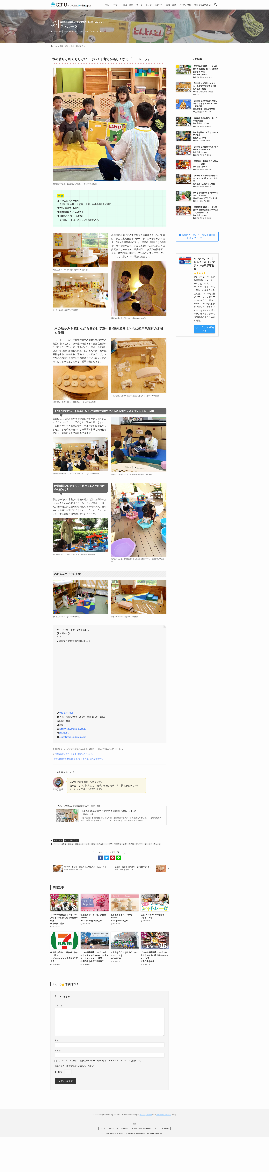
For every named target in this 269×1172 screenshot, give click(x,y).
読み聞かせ (79, 844)
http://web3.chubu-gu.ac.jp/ (72, 729)
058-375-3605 (66, 713)
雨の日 (70, 844)
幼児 (87, 844)
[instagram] (134, 1124)
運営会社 (165, 1128)
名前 (57, 1040)
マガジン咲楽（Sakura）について (145, 1128)
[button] (215, 5)
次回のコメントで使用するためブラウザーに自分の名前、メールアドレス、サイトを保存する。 (100, 1061)
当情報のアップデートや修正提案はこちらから (74, 754)
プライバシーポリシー (109, 1128)
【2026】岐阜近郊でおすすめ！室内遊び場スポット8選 (108, 812)
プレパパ (148, 844)
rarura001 (64, 733)
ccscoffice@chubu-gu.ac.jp (72, 737)
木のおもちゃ (102, 844)
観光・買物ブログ (70, 31)
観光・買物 (58, 31)
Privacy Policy (146, 1114)
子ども (56, 844)
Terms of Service (163, 1114)
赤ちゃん (157, 844)
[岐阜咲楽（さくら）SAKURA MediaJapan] (70, 4)
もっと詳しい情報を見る (204, 329)
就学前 (131, 844)
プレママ (139, 844)
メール (58, 1051)
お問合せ (124, 1128)
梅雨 (93, 844)
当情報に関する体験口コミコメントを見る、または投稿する (78, 759)
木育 (125, 844)
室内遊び (117, 844)
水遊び (63, 844)
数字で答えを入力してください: (80, 1066)
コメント (58, 1006)
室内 (110, 844)
